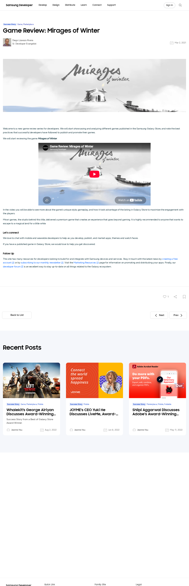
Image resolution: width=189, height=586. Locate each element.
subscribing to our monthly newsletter (41, 262)
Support (111, 5)
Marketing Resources (85, 262)
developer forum (11, 266)
